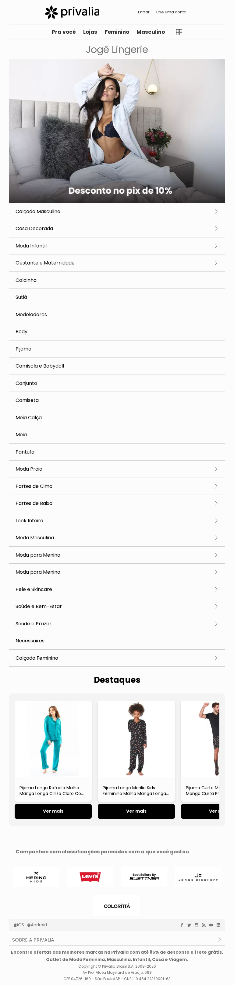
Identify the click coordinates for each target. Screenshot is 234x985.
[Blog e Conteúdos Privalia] (205, 925)
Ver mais (53, 811)
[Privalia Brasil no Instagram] (198, 925)
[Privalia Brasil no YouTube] (212, 925)
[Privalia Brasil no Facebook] (183, 925)
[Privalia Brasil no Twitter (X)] (190, 925)
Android (39, 925)
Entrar (144, 12)
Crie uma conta (171, 12)
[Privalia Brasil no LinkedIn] (220, 925)
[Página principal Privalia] (71, 12)
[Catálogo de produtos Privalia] (179, 32)
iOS (20, 925)
